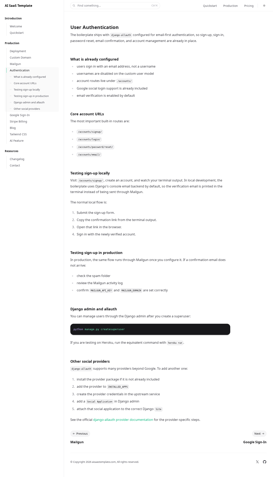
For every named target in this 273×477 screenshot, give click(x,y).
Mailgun (77, 442)
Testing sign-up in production (96, 252)
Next (257, 433)
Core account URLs (87, 114)
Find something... (117, 5)
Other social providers (90, 361)
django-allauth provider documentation (123, 419)
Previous (82, 433)
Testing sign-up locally (90, 173)
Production (230, 6)
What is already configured (94, 59)
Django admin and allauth (93, 309)
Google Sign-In (255, 442)
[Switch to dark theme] (264, 5)
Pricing (249, 6)
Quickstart (210, 6)
